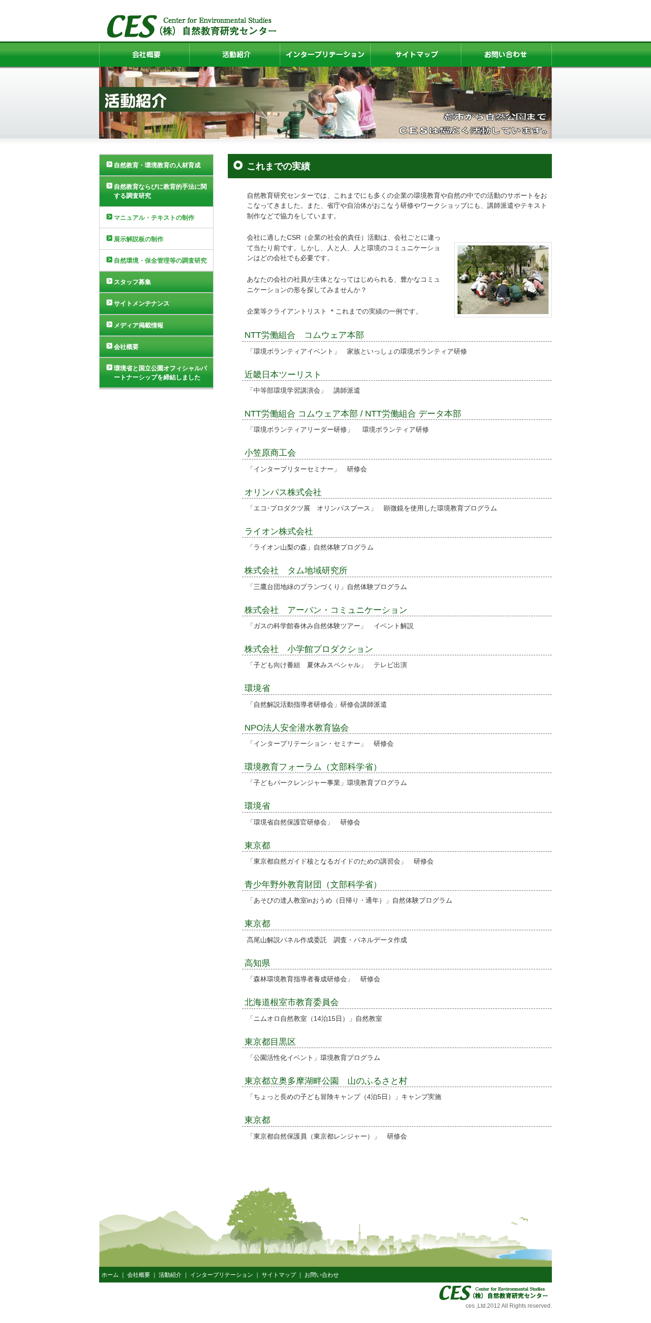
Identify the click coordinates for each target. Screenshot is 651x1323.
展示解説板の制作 (138, 239)
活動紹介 (170, 1275)
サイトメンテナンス (142, 303)
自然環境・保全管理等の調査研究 (160, 260)
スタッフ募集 (132, 281)
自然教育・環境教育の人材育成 (157, 165)
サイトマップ (279, 1275)
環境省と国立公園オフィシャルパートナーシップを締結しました (160, 373)
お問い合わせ (322, 1275)
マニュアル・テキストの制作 (154, 217)
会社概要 (126, 346)
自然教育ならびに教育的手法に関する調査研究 (160, 191)
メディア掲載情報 (138, 325)
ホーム (110, 1275)
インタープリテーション (221, 1275)
